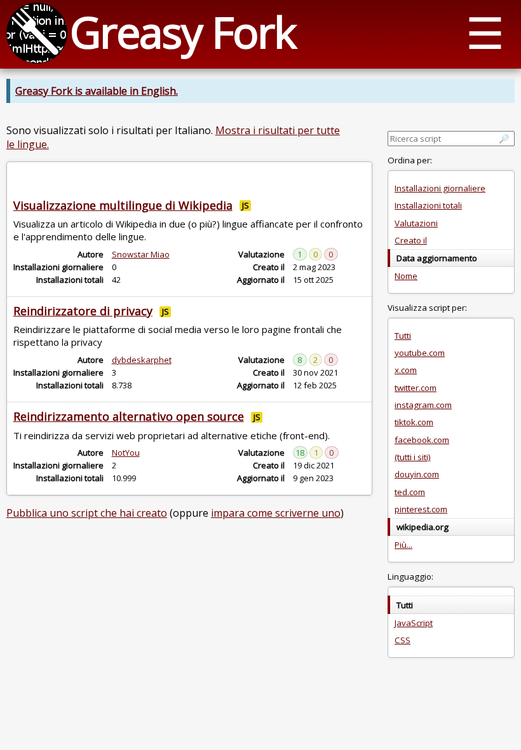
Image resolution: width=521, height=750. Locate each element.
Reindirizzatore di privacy (82, 310)
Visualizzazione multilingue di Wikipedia (123, 205)
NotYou (126, 452)
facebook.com (422, 440)
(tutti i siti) (413, 457)
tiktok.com (414, 422)
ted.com (410, 492)
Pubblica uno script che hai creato (86, 513)
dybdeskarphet (142, 359)
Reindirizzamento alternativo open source (128, 416)
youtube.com (420, 352)
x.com (406, 370)
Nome (406, 276)
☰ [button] (485, 32)
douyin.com (417, 474)
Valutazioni (416, 223)
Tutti (403, 335)
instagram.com (423, 405)
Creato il (411, 240)
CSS (402, 640)
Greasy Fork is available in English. (96, 91)
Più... (403, 544)
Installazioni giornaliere (440, 188)
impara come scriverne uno (276, 513)
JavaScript (414, 623)
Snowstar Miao (141, 254)
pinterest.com (421, 509)
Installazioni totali (428, 205)
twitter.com (415, 387)
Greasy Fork (182, 31)
